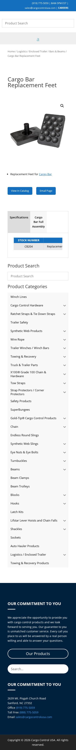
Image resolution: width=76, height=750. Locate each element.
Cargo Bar (45, 174)
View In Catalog (20, 190)
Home (11, 51)
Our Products (38, 653)
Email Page (46, 190)
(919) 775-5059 (40, 3)
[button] (62, 105)
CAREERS (63, 7)
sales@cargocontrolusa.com (40, 7)
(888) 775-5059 (28, 712)
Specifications (19, 217)
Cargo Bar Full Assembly (38, 222)
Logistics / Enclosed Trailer (32, 51)
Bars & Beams (57, 51)
